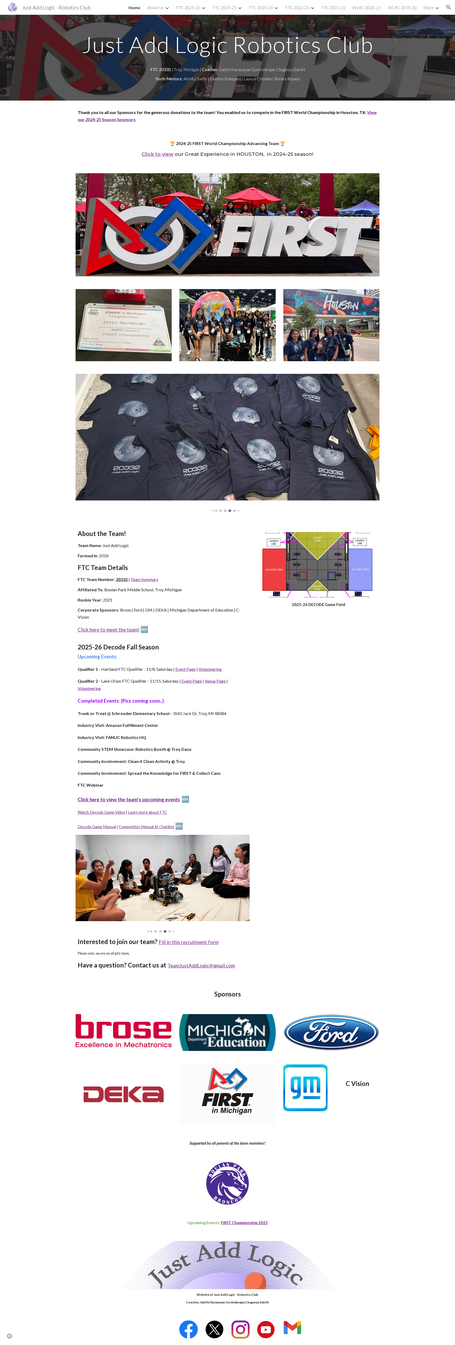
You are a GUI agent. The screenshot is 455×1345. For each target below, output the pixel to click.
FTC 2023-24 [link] (261, 7)
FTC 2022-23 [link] (297, 7)
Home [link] (134, 7)
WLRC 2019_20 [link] (402, 7)
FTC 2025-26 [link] (188, 7)
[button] (448, 7)
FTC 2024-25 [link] (224, 7)
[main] (227, 44)
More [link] (428, 7)
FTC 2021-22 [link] (333, 7)
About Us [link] (155, 7)
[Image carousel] (227, 443)
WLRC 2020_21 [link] (366, 7)
